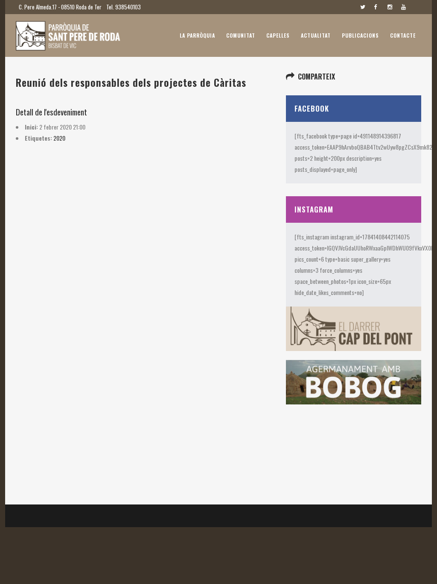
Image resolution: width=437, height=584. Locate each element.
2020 (59, 137)
